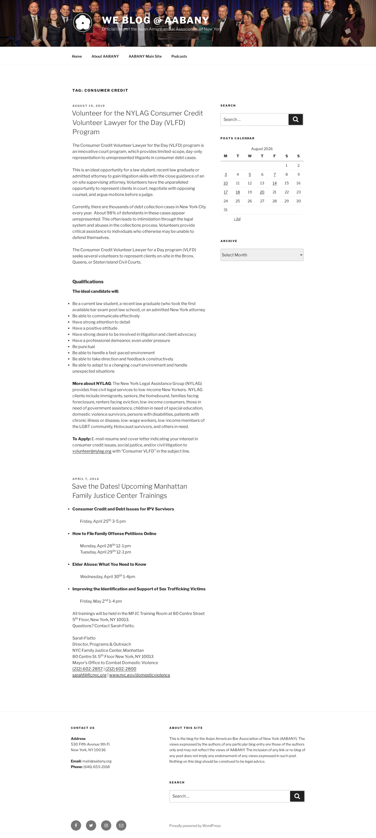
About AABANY (105, 56)
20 (262, 192)
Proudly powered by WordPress (195, 825)
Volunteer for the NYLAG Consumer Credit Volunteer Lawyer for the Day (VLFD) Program (137, 122)
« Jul (237, 218)
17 (226, 192)
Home (77, 56)
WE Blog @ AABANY (156, 20)
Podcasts (179, 56)
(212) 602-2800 (120, 668)
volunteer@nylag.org (92, 451)
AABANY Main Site (145, 56)
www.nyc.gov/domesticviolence (139, 675)
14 (275, 183)
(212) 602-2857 (87, 668)
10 (226, 183)
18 (238, 192)
